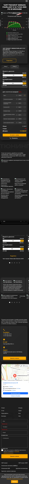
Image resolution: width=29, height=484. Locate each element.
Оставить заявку (14, 135)
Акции (19, 410)
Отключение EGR (5, 468)
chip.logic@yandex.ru (8, 344)
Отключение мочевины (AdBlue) (9, 465)
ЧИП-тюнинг (4, 463)
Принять (14, 481)
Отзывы (20, 408)
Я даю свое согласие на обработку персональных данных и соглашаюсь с (15, 451)
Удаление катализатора (22, 468)
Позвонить (15, 138)
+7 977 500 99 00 (7, 335)
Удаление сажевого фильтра (8, 471)
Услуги (3, 408)
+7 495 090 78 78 (7, 334)
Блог (19, 413)
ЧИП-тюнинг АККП (23, 463)
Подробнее (9, 60)
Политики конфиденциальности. (15, 479)
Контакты (3, 416)
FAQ (19, 416)
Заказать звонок (14, 358)
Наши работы (4, 413)
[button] (9, 262)
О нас (2, 410)
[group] (13, 248)
